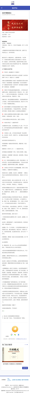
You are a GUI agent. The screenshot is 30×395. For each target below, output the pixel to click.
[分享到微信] (11, 334)
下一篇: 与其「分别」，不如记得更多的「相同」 (14, 318)
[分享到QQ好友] (18, 334)
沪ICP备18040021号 (18, 392)
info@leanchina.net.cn (21, 339)
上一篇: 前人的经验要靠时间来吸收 (10, 316)
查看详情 (22, 368)
